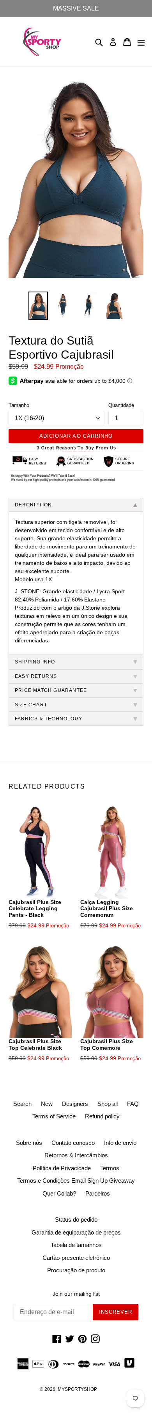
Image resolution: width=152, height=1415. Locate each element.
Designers (75, 1103)
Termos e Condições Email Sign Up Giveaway (76, 1180)
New (47, 1103)
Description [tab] (33, 505)
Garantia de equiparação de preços (76, 1232)
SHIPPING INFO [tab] (35, 662)
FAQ (133, 1103)
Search (22, 1103)
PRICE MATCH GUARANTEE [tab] (51, 690)
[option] (38, 306)
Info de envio (120, 1142)
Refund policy (102, 1116)
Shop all (107, 1103)
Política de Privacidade (62, 1168)
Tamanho (19, 405)
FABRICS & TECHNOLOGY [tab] (48, 719)
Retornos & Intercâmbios (76, 1155)
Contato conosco (73, 1142)
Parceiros (97, 1193)
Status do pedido (76, 1219)
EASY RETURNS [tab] (36, 676)
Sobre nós (29, 1142)
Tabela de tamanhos (76, 1245)
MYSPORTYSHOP (77, 1389)
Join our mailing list (76, 1294)
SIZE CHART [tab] (31, 705)
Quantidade (121, 405)
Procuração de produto (76, 1270)
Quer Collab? (59, 1193)
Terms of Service (54, 1116)
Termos (109, 1168)
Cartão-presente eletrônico (76, 1257)
